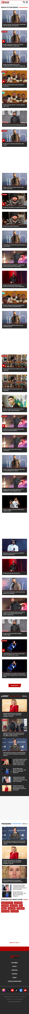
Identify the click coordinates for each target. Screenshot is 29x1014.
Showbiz (14, 962)
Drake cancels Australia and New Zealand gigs (12, 634)
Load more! (14, 685)
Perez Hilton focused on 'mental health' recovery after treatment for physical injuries (14, 754)
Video (14, 977)
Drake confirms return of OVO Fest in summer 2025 (13, 510)
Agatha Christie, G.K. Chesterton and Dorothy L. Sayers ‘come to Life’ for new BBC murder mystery (13, 734)
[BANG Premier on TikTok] (16, 990)
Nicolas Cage (5, 911)
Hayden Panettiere (7, 903)
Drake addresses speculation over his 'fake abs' (14, 369)
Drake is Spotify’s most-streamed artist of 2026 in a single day (13, 45)
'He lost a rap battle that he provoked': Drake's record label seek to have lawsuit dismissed (14, 613)
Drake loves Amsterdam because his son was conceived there (13, 429)
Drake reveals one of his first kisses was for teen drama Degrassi (13, 409)
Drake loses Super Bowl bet (11, 226)
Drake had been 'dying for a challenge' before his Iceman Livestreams (14, 265)
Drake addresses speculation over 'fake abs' (13, 389)
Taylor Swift (11, 908)
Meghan (4, 908)
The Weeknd (20, 908)
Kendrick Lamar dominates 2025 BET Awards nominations (13, 553)
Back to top (14, 942)
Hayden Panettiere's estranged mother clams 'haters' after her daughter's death (12, 715)
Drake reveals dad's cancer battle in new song (13, 85)
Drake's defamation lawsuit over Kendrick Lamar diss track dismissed (13, 285)
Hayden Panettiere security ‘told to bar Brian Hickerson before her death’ (19, 788)
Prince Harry (14, 911)
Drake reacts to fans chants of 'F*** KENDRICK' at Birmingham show (13, 490)
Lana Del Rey (18, 903)
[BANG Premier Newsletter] (25, 990)
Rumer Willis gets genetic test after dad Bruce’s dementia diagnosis (19, 770)
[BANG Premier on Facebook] (20, 990)
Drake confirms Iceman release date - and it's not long (14, 188)
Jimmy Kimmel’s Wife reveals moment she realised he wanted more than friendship (20, 779)
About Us (17, 996)
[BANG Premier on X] (8, 990)
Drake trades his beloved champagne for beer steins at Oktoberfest (13, 305)
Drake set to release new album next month (13, 144)
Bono (20, 905)
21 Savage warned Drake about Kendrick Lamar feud (14, 245)
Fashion (14, 970)
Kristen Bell (5, 905)
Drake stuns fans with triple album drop (14, 125)
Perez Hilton (13, 905)
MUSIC (14, 966)
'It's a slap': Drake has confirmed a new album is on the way (14, 592)
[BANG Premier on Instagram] (3, 990)
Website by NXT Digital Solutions (15, 1001)
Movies (14, 974)
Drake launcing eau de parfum (11, 573)
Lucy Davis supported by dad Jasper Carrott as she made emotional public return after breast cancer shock (20, 762)
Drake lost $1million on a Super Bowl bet (14, 207)
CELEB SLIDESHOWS (14, 981)
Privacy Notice (9, 999)
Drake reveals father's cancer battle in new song (14, 105)
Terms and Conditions (18, 999)
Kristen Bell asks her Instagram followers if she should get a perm (13, 881)
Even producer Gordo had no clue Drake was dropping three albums (14, 25)
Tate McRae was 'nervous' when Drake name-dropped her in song (14, 654)
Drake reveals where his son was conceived (12, 450)
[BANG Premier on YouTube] (12, 990)
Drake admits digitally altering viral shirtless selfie (13, 326)
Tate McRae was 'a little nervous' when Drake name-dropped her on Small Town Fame (14, 675)
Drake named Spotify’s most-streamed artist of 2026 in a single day (14, 65)
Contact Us (22, 996)
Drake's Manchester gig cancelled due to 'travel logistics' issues (14, 470)
